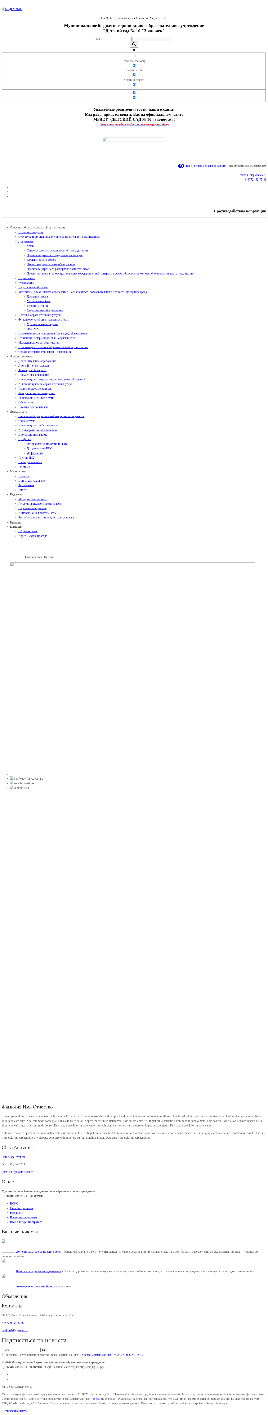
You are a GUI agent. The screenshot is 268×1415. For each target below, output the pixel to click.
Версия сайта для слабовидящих (205, 165)
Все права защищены (23, 1217)
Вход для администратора (26, 1222)
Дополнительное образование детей (39, 1251)
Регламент (16, 1212)
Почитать (21, 1410)
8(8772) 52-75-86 (255, 179)
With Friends (17, 1172)
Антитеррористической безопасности (39, 1286)
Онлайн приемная (21, 1208)
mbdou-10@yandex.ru (253, 175)
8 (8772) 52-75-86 (13, 1322)
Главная (7, 557)
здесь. (97, 1398)
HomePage (18, 557)
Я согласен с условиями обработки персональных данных (75, 1354)
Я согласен (8, 1410)
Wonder (20, 1156)
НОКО (14, 1203)
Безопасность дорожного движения (38, 1271)
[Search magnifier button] (134, 44)
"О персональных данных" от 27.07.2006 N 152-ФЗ (111, 1354)
